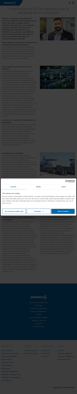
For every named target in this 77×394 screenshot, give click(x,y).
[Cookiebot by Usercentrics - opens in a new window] (66, 181)
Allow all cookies (63, 211)
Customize (37, 211)
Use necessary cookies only (14, 211)
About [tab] (64, 187)
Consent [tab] (13, 187)
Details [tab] (38, 187)
